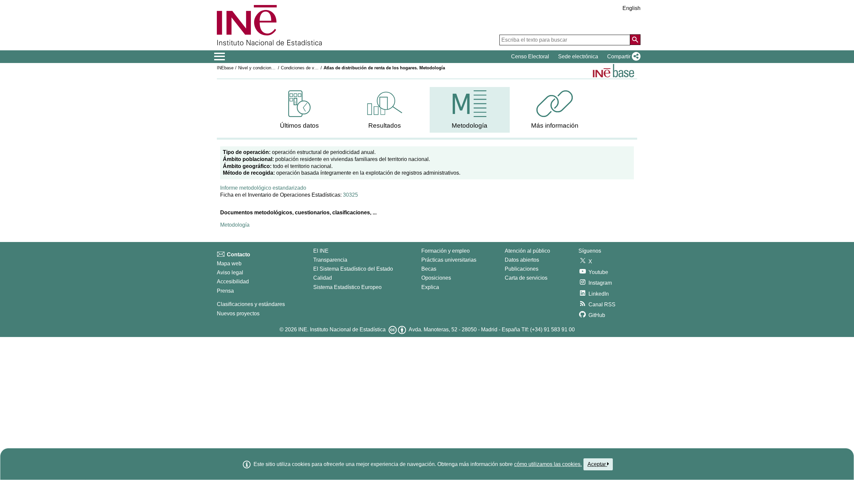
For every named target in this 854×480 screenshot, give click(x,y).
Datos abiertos (522, 260)
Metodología (235, 225)
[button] (622, 57)
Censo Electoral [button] (530, 56)
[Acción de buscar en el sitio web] (635, 39)
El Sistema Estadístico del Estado (353, 269)
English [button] (631, 8)
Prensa (225, 291)
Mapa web (229, 263)
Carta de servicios (526, 278)
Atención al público (527, 251)
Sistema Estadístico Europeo (347, 287)
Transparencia (330, 260)
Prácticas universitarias (448, 260)
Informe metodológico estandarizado (263, 188)
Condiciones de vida (300, 67)
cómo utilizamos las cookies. (548, 464)
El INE (321, 251)
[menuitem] (300, 110)
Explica (430, 287)
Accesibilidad (233, 281)
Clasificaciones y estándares (251, 304)
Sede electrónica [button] (578, 56)
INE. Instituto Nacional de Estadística (342, 329)
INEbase (225, 67)
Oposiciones (436, 278)
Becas (428, 269)
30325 (350, 195)
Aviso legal (230, 272)
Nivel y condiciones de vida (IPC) (270, 67)
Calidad (322, 278)
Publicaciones (521, 269)
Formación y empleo (445, 251)
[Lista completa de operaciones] (613, 70)
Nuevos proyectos (238, 313)
